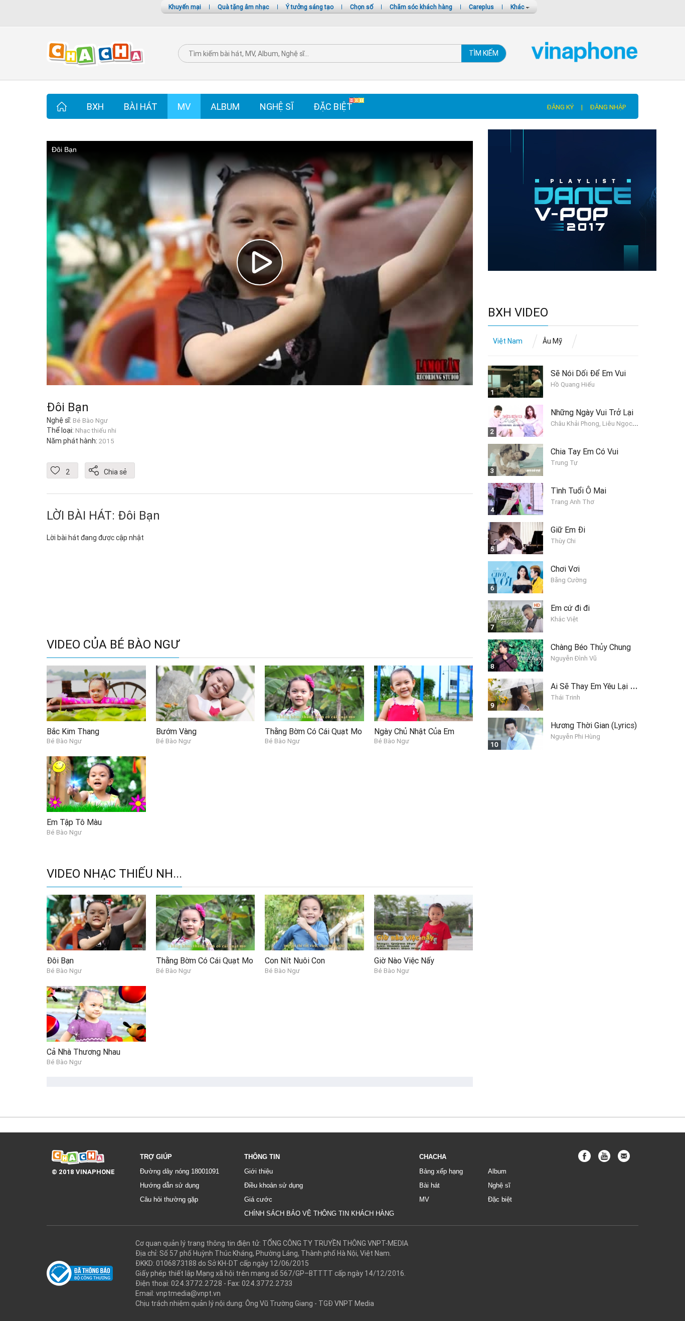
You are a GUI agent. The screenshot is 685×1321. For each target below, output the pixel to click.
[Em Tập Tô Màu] (96, 783)
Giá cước (258, 1199)
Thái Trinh (565, 697)
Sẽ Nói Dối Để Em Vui (588, 373)
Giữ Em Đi (568, 530)
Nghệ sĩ (276, 106)
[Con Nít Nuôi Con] (314, 922)
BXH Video (518, 312)
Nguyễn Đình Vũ (574, 658)
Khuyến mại (184, 7)
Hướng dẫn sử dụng (169, 1185)
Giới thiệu (258, 1171)
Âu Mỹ (552, 341)
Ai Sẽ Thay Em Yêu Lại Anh (597, 686)
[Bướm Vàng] (205, 692)
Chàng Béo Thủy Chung (591, 647)
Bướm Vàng (176, 731)
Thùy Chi (563, 541)
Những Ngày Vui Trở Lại (592, 412)
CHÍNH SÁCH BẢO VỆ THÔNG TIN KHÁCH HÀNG (319, 1213)
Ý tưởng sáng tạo (309, 7)
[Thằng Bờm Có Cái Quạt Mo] (314, 692)
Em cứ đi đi (570, 608)
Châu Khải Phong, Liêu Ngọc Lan (597, 423)
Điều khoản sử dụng (273, 1185)
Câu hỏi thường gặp (169, 1199)
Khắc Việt (564, 619)
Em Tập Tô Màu (74, 822)
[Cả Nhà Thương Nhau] (96, 1013)
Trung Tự (564, 462)
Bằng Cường (569, 580)
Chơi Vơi (565, 569)
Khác (518, 7)
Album (225, 106)
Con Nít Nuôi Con (295, 960)
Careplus (481, 7)
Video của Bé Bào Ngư (113, 644)
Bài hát (140, 106)
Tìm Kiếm (483, 53)
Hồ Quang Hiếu (573, 384)
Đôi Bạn (68, 407)
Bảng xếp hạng (441, 1171)
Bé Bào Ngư (64, 741)
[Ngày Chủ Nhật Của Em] (423, 692)
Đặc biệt (333, 106)
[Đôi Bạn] (96, 922)
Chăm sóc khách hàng (421, 7)
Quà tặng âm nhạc (243, 7)
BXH (95, 106)
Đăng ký (560, 107)
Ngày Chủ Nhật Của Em (414, 731)
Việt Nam (508, 341)
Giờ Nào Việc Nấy (404, 960)
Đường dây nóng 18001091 (179, 1171)
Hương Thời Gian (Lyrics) (594, 725)
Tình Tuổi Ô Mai (578, 490)
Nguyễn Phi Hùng (575, 736)
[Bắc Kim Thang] (96, 692)
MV (184, 106)
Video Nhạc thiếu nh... (114, 874)
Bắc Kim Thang (73, 731)
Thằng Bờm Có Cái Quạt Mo (313, 731)
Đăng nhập (608, 107)
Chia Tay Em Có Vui (584, 451)
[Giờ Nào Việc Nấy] (423, 922)
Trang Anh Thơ (572, 502)
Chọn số (361, 7)
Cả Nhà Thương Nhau (83, 1052)
